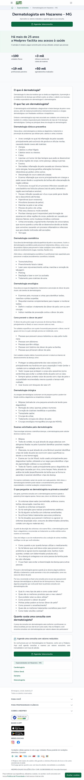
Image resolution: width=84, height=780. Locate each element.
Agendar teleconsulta (43, 24)
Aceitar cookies (73, 775)
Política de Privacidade (16, 776)
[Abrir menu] (12, 3)
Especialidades (23, 8)
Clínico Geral (19, 671)
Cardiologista (19, 667)
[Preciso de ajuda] (71, 3)
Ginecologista (19, 680)
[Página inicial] (12, 8)
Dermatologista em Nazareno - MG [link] (45, 8)
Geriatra (17, 676)
